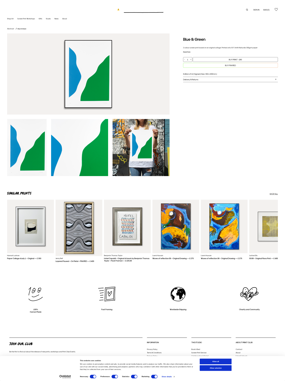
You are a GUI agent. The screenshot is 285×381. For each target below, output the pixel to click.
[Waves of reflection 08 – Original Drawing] (224, 249)
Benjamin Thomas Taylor (113, 255)
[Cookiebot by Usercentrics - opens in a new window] (65, 376)
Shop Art (10, 18)
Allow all (215, 361)
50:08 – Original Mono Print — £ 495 (263, 258)
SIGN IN (256, 9)
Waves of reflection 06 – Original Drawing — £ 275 (173, 258)
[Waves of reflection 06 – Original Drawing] (175, 249)
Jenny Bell (59, 258)
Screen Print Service (198, 352)
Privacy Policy (152, 349)
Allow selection (216, 368)
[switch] (115, 376)
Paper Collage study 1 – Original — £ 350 (24, 258)
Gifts (40, 18)
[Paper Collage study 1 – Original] (30, 245)
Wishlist (276, 9)
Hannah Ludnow (13, 255)
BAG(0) (266, 9)
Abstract (10, 29)
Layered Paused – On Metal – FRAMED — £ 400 (75, 261)
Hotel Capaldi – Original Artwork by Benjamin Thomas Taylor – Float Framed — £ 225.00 (126, 259)
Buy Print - (235, 59)
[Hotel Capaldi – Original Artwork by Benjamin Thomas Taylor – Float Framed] (127, 245)
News (56, 18)
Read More (186, 52)
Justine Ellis (253, 255)
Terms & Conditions (154, 352)
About (64, 18)
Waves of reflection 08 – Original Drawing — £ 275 (221, 258)
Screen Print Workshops (26, 18)
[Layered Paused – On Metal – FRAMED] (79, 253)
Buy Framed (230, 65)
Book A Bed (195, 349)
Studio (48, 18)
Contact (239, 349)
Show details (167, 377)
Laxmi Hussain (157, 255)
